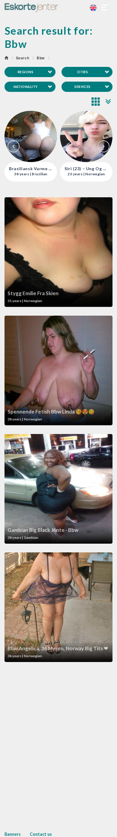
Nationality (26, 87)
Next (104, 146)
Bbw (41, 58)
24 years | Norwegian (86, 174)
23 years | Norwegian (31, 174)
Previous (14, 146)
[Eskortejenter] (58, 7)
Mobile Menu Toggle (105, 7)
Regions (25, 72)
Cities (82, 72)
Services (82, 87)
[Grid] (96, 101)
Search (22, 58)
